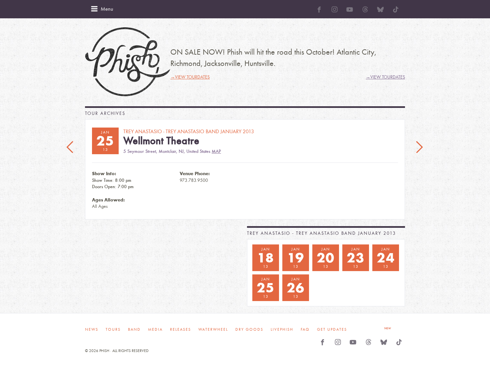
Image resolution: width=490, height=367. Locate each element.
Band (134, 329)
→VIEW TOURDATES (190, 77)
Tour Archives (105, 113)
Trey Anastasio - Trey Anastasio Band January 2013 (321, 233)
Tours (113, 329)
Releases (180, 329)
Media (155, 329)
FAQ (305, 329)
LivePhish (282, 329)
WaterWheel (213, 329)
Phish (127, 61)
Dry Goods (249, 329)
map (216, 151)
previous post (70, 147)
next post (419, 147)
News (91, 329)
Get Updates (332, 329)
